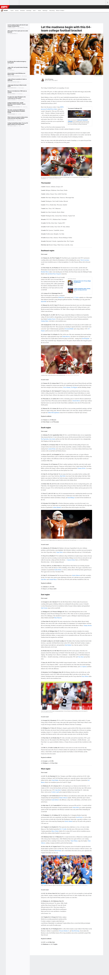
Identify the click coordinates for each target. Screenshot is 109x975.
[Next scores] (107, 2)
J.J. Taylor (76, 297)
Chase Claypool (57, 274)
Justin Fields (76, 807)
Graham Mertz (44, 321)
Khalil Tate (61, 297)
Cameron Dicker (71, 560)
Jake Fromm (44, 608)
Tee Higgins (74, 387)
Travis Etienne (66, 387)
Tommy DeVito (82, 468)
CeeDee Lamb (55, 792)
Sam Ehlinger (71, 497)
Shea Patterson (58, 617)
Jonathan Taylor (51, 319)
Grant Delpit (55, 780)
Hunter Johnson (63, 797)
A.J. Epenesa (83, 666)
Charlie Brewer (66, 336)
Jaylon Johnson (76, 575)
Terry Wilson (85, 676)
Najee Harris (59, 552)
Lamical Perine (52, 449)
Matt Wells (62, 476)
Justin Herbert (54, 800)
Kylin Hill (43, 301)
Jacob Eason (79, 817)
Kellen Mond (57, 569)
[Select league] (5, 2)
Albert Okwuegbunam (53, 412)
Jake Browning (75, 931)
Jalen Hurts (58, 790)
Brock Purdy (58, 850)
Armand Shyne (53, 579)
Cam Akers (81, 657)
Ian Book (50, 274)
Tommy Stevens (88, 625)
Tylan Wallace (74, 841)
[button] (104, 7)
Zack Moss (44, 579)
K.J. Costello (63, 829)
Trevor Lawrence (85, 260)
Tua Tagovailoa (45, 439)
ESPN (4, 7)
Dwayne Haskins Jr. (64, 931)
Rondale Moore (45, 272)
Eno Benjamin (85, 338)
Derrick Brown (76, 401)
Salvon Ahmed (68, 821)
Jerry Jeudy (52, 439)
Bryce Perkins (55, 831)
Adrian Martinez (57, 507)
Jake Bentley (68, 645)
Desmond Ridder (69, 329)
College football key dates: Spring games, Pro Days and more (82, 289)
